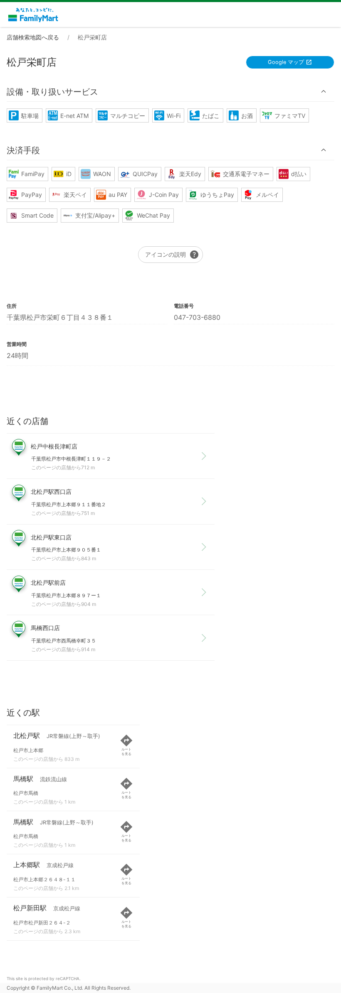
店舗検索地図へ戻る (33, 37)
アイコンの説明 (172, 254)
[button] (170, 91)
